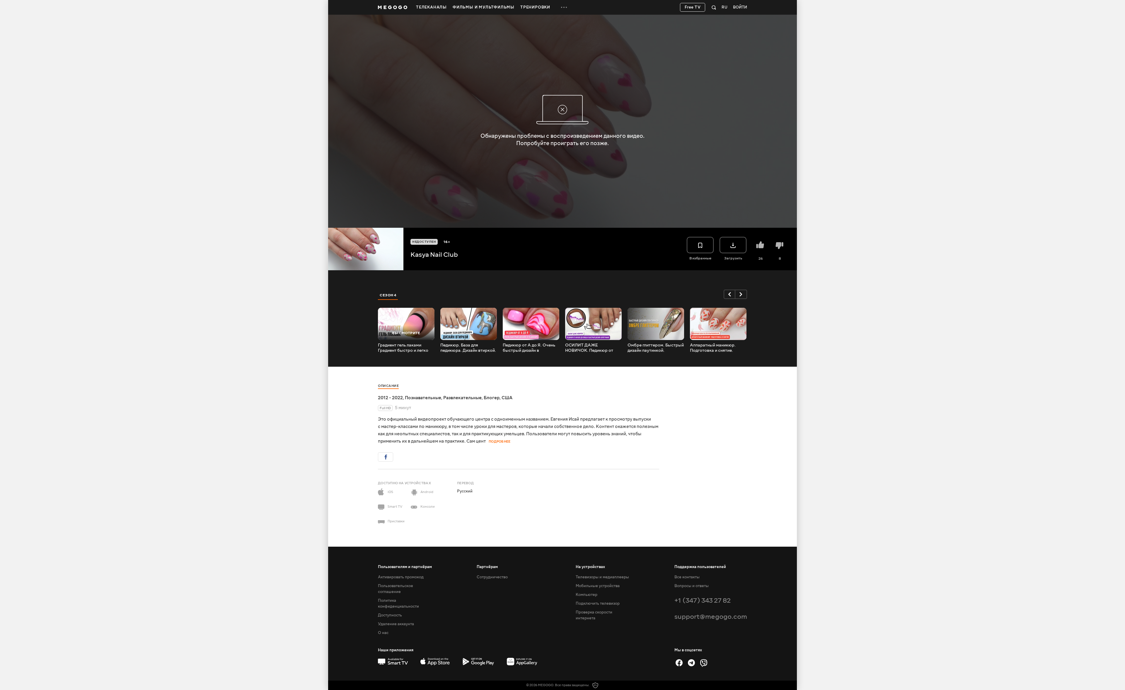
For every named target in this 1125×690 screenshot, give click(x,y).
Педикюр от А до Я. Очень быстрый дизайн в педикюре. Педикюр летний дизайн (530, 348)
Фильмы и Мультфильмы (483, 7)
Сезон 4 (388, 295)
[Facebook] (679, 662)
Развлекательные (462, 398)
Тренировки (535, 7)
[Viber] (703, 662)
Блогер (492, 398)
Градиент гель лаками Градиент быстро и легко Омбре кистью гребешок (403, 348)
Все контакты (687, 577)
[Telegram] (691, 662)
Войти (740, 7)
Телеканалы (431, 7)
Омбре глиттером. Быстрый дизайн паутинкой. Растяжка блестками (656, 348)
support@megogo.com (710, 616)
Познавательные (423, 398)
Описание (388, 386)
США (507, 398)
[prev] (729, 294)
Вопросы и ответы (691, 586)
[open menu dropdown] (564, 7)
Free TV (693, 7)
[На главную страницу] (392, 7)
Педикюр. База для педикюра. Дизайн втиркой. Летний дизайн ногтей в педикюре (468, 348)
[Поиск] (713, 7)
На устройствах (590, 567)
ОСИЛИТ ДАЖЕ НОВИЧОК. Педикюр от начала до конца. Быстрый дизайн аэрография (591, 348)
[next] (741, 294)
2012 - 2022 (390, 398)
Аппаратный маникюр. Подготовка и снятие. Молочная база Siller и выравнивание (713, 348)
